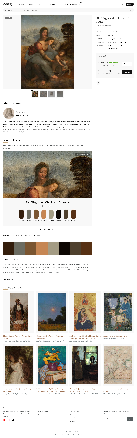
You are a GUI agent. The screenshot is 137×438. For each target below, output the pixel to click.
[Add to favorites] (98, 83)
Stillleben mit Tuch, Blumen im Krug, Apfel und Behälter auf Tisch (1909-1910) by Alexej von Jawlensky (51, 390)
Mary (12, 279)
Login (121, 4)
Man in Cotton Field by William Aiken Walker (17, 337)
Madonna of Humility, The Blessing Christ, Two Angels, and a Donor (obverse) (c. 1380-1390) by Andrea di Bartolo (85, 337)
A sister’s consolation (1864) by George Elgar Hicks (17, 390)
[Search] (131, 10)
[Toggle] (5, 135)
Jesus (8, 279)
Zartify (7, 4)
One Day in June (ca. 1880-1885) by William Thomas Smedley (82, 390)
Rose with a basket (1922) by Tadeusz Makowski (116, 390)
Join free (129, 4)
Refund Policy (76, 435)
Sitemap (84, 435)
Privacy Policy (66, 435)
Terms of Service (55, 435)
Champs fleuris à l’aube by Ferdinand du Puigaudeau (50, 337)
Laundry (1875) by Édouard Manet (115, 336)
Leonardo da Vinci (21, 112)
